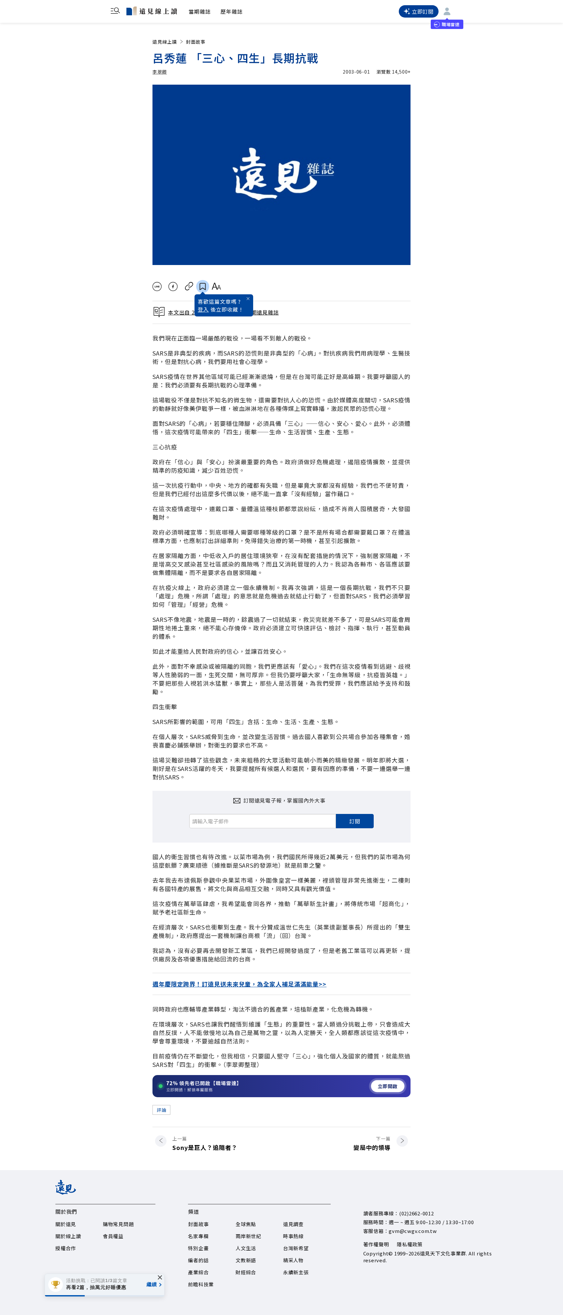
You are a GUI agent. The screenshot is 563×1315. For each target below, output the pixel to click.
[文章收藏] (203, 286)
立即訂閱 (423, 11)
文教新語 (246, 1260)
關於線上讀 (68, 1236)
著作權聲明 (376, 1244)
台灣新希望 (296, 1248)
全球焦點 (246, 1224)
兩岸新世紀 (248, 1236)
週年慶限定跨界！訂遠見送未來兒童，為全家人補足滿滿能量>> (239, 984)
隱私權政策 (410, 1244)
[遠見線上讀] (151, 11)
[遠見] (65, 1192)
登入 (203, 309)
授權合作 (65, 1248)
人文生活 (246, 1248)
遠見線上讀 (164, 41)
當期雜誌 (200, 11)
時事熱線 (293, 1236)
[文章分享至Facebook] (173, 286)
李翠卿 (159, 71)
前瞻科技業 (201, 1284)
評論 (161, 1110)
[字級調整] (216, 286)
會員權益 (113, 1236)
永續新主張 (296, 1272)
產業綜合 (198, 1272)
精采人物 (293, 1260)
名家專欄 (198, 1236)
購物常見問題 (118, 1224)
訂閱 (354, 821)
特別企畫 (198, 1248)
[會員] (447, 11)
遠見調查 (293, 1224)
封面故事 (196, 41)
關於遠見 (65, 1224)
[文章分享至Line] (157, 286)
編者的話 (198, 1260)
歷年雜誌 (232, 11)
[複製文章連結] (189, 286)
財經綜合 (246, 1272)
